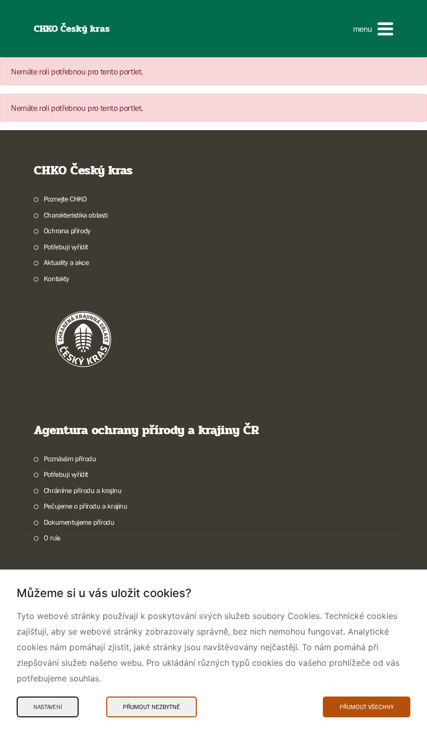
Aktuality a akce (66, 262)
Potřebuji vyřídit (66, 247)
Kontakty (56, 278)
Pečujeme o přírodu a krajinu (86, 506)
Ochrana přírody (67, 230)
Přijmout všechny (367, 707)
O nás (52, 538)
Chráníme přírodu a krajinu (82, 490)
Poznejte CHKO (65, 199)
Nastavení (47, 707)
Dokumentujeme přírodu (79, 522)
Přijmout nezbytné (151, 707)
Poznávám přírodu (70, 458)
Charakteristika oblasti (76, 215)
